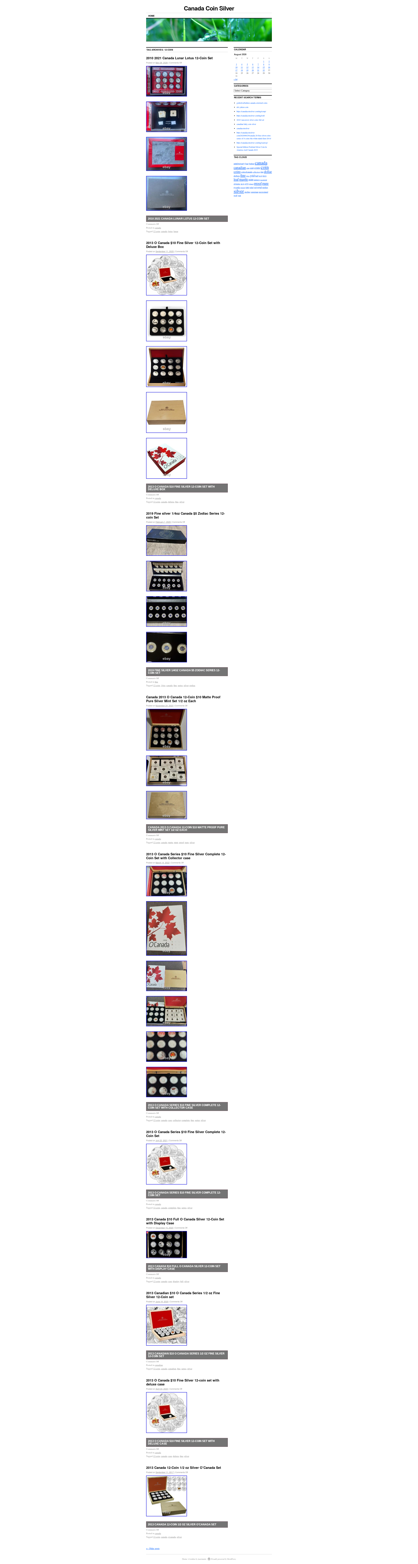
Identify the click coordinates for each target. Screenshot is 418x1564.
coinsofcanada (246, 172)
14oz (163, 685)
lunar (176, 231)
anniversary (239, 163)
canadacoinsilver (243, 128)
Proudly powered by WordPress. (223, 1559)
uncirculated (263, 192)
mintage (257, 180)
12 (247, 67)
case (170, 1120)
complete (186, 1120)
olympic (237, 183)
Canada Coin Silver (209, 8)
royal (259, 187)
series (180, 685)
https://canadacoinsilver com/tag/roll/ (251, 115)
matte (170, 842)
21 (258, 70)
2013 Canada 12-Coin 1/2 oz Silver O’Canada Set (183, 1467)
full (181, 1281)
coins (237, 171)
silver (181, 501)
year (239, 195)
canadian (159, 1365)
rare (247, 187)
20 (253, 70)
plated (251, 184)
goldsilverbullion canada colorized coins (252, 103)
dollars (237, 175)
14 (258, 67)
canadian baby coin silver (246, 124)
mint (176, 842)
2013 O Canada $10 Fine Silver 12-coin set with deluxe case (182, 1382)
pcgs (242, 183)
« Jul (235, 79)
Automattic (202, 1559)
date (262, 172)
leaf (236, 179)
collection (256, 172)
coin (265, 167)
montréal (263, 180)
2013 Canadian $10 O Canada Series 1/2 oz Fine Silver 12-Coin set (183, 1294)
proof (181, 842)
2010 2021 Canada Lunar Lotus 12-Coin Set (179, 57)
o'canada (172, 1536)
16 (269, 67)
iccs (264, 175)
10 (236, 67)
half (256, 175)
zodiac (192, 685)
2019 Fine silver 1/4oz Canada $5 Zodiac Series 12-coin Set (185, 515)
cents (257, 168)
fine (176, 501)
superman (254, 192)
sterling (247, 192)
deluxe (171, 501)
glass (247, 176)
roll (255, 187)
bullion (251, 163)
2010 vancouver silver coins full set (250, 119)
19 (247, 70)
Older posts (153, 1548)
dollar (268, 171)
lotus (170, 231)
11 (242, 67)
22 (264, 70)
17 (236, 70)
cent (252, 167)
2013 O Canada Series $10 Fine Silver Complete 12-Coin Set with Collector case (186, 856)
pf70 (247, 184)
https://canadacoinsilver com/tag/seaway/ (252, 142)
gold (252, 175)
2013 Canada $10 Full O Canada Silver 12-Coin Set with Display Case (185, 1221)
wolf (235, 195)
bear (247, 163)
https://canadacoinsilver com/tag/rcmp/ (251, 111)
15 (264, 67)
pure (187, 842)
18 (242, 70)
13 (253, 67)
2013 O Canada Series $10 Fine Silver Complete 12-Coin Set (186, 1133)
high (260, 176)
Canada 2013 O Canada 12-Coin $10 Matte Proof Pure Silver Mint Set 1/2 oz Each (183, 699)
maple (243, 179)
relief (252, 187)
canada (158, 227)
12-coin (156, 231)
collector (177, 1120)
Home (151, 15)
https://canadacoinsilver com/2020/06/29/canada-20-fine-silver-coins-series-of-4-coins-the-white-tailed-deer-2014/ (254, 135)
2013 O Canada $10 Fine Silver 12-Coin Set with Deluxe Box (183, 244)
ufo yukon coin (242, 107)
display (176, 1281)
